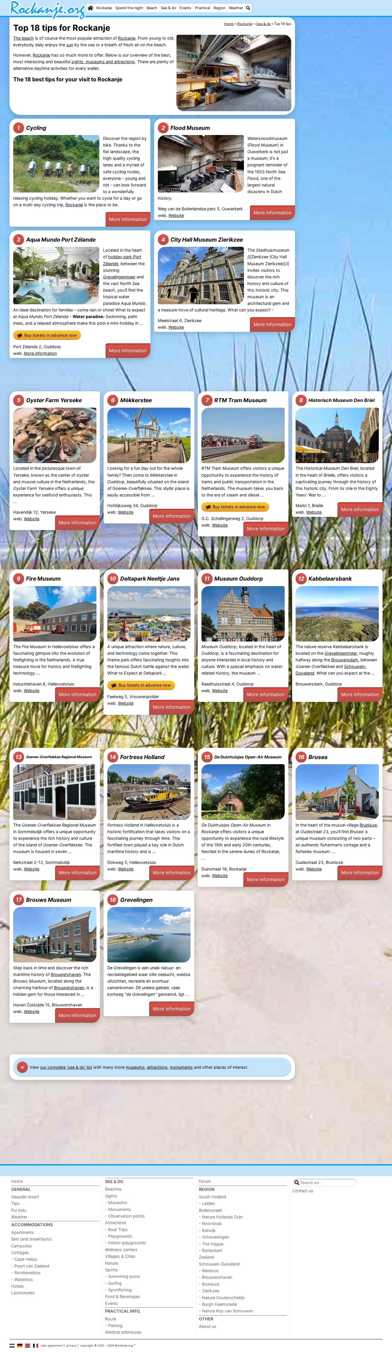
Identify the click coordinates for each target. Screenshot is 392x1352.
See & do (168, 8)
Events (185, 8)
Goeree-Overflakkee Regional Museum (53, 757)
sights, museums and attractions (103, 61)
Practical (202, 8)
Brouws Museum (43, 899)
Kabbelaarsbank (325, 578)
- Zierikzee (209, 1290)
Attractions (115, 1222)
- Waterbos (22, 1279)
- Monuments (118, 1209)
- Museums (116, 1202)
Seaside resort (25, 1196)
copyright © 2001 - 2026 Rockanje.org (106, 1345)
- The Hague (211, 1243)
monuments (181, 1067)
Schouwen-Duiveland (219, 1264)
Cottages (20, 1252)
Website (176, 215)
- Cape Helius (24, 1259)
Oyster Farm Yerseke (49, 400)
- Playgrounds (118, 1236)
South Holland (212, 1196)
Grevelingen (131, 899)
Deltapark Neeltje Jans (145, 578)
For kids (18, 1210)
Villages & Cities (120, 1256)
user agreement (52, 1345)
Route (110, 1318)
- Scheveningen (214, 1236)
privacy (71, 1345)
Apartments (22, 1232)
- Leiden (207, 1203)
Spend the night (129, 8)
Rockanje (104, 8)
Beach (152, 8)
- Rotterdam (210, 1250)
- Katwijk (207, 1230)
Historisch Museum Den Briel (336, 400)
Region (219, 8)
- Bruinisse (209, 1284)
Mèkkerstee (131, 400)
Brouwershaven (66, 974)
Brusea (313, 757)
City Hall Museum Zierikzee (202, 239)
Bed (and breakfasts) (31, 1239)
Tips (15, 1203)
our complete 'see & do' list (66, 1067)
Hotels (17, 1286)
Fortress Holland (137, 757)
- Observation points (125, 1216)
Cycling (31, 127)
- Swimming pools (122, 1276)
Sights (111, 1195)
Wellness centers (121, 1249)
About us (207, 1326)
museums (135, 1067)
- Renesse (208, 1270)
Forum (205, 1181)
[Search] (248, 8)
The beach (23, 38)
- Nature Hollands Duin (220, 1216)
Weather (236, 8)
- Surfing (113, 1283)
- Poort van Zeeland (30, 1266)
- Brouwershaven (215, 1277)
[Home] (90, 8)
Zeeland (206, 1257)
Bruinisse (368, 825)
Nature (111, 1263)
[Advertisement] (339, 149)
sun (69, 44)
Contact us (302, 1190)
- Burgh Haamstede (218, 1304)
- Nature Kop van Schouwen (226, 1310)
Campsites (21, 1245)
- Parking (114, 1325)
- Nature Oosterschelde (221, 1297)
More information (128, 219)
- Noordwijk (210, 1223)
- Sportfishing (118, 1289)
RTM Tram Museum (236, 400)
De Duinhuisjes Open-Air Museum (243, 757)
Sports (111, 1269)
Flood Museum (186, 127)
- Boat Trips (116, 1229)
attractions (157, 1067)
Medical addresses (123, 1332)
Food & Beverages (122, 1296)
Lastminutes (23, 1292)
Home (17, 1181)
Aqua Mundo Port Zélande (56, 239)
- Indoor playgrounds (125, 1242)
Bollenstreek (210, 1210)
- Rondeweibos (26, 1272)
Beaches (113, 1189)
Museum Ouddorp (233, 578)
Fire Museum (39, 578)
